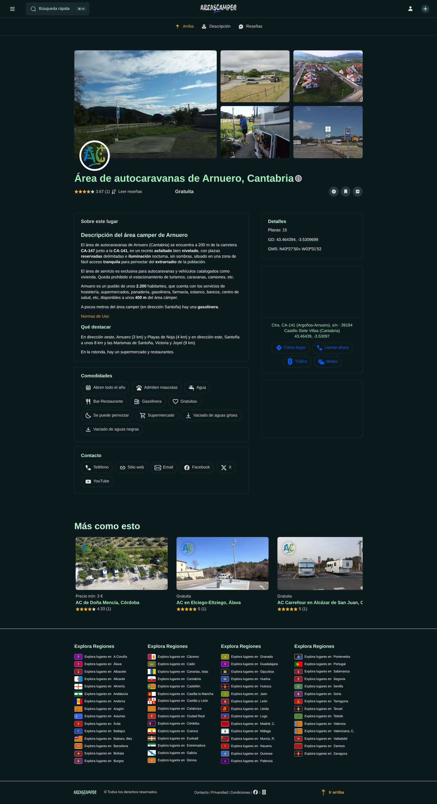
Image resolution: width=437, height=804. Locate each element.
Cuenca (178, 731)
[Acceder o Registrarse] (410, 8)
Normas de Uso (95, 316)
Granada (252, 656)
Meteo (331, 361)
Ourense (252, 753)
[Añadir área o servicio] (425, 9)
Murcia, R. (253, 738)
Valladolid (325, 738)
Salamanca (327, 671)
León (249, 701)
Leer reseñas (130, 192)
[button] (334, 191)
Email (168, 467)
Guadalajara (254, 664)
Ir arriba (336, 792)
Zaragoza (325, 753)
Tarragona (326, 701)
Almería (104, 686)
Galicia (177, 753)
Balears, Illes (108, 738)
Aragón (104, 709)
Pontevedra (327, 656)
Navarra (251, 746)
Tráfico (301, 361)
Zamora (324, 746)
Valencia (325, 724)
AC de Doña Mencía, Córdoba (107, 602)
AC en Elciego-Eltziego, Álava (209, 602)
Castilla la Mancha (185, 694)
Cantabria (179, 679)
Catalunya (179, 708)
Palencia (252, 761)
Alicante (104, 679)
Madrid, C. (253, 724)
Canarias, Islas (183, 671)
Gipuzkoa (252, 671)
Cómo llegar (295, 347)
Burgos (104, 761)
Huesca (251, 686)
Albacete (105, 671)
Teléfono (101, 467)
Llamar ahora (336, 347)
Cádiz (176, 664)
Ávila (102, 724)
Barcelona (106, 746)
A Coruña (105, 656)
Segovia (324, 679)
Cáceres (178, 656)
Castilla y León (183, 701)
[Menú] (12, 9)
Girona (177, 760)
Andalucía (106, 694)
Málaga (251, 731)
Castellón (179, 686)
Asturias (104, 716)
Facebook (201, 467)
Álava (103, 664)
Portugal (324, 664)
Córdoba (178, 723)
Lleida (250, 709)
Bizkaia (104, 753)
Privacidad (219, 793)
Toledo (323, 716)
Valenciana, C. (329, 731)
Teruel (323, 709)
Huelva (250, 679)
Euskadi (178, 738)
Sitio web (136, 467)
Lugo (249, 716)
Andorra (104, 701)
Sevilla (323, 686)
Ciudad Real (181, 716)
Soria (322, 694)
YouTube (101, 481)
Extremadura (181, 745)
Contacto (201, 793)
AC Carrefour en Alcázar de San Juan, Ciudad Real (332, 602)
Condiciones (240, 793)
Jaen (249, 694)
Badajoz (104, 731)
